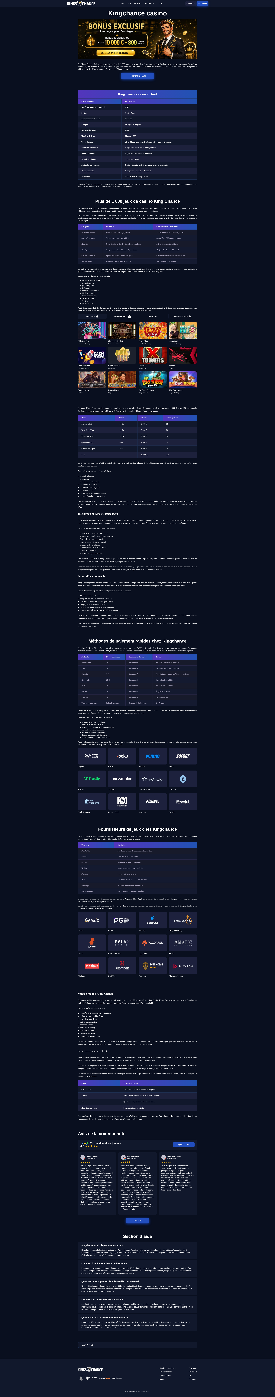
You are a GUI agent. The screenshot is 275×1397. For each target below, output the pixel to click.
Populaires (90, 316)
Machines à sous (181, 316)
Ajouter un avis (183, 1145)
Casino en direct (120, 316)
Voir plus (137, 1221)
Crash (150, 316)
